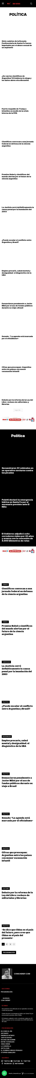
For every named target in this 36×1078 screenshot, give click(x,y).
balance (15, 440)
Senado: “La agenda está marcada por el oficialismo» (17, 337)
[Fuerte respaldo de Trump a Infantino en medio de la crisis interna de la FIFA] (18, 96)
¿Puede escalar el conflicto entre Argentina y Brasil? (16, 241)
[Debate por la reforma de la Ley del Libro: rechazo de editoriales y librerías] (18, 387)
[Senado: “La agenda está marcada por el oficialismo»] (18, 323)
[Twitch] (2, 1061)
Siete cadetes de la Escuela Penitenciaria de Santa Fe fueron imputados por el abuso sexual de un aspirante (17, 44)
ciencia (5, 584)
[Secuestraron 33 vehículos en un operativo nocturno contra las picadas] (18, 455)
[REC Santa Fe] (9, 3)
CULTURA (6, 888)
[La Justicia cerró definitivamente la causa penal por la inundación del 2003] (18, 194)
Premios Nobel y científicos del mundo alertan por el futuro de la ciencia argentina (16, 176)
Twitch (7, 1061)
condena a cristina (26, 440)
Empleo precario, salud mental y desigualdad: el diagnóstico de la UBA (16, 273)
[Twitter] (22, 1061)
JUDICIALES (6, 662)
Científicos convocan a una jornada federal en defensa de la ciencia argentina (18, 144)
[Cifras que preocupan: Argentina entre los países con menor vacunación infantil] (18, 354)
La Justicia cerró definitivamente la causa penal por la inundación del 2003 (18, 209)
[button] (4, 1073)
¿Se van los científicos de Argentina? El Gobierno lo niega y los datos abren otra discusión (16, 78)
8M (3, 440)
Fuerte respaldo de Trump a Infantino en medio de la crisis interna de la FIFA (15, 111)
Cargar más (17, 410)
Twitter (26, 1061)
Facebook (8, 1063)
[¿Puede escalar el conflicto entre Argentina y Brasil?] (18, 227)
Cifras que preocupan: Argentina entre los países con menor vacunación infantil (16, 369)
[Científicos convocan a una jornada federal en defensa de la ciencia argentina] (18, 128)
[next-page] (13, 944)
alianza (8, 440)
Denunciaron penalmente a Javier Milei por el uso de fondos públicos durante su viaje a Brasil (17, 306)
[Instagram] (13, 1063)
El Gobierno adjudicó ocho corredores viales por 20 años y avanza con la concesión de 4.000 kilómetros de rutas (18, 537)
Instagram (19, 1063)
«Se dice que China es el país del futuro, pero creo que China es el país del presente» (17, 933)
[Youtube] (11, 1061)
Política (6, 702)
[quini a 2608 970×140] (18, 423)
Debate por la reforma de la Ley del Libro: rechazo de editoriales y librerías (17, 402)
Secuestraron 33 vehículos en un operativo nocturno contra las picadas (17, 470)
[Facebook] (2, 1063)
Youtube (16, 1061)
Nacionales (7, 736)
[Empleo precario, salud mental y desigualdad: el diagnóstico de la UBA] (18, 258)
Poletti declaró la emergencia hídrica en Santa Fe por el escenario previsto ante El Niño (17, 503)
